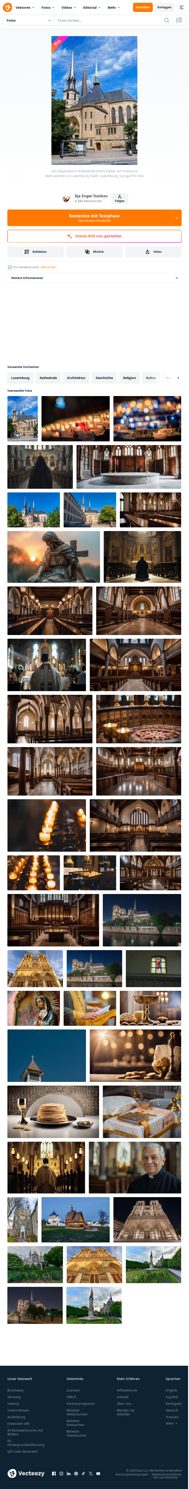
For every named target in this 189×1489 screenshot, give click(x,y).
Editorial (90, 7)
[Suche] (166, 20)
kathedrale (48, 378)
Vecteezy (14, 1397)
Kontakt (123, 1397)
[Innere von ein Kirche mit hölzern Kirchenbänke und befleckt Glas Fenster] (49, 610)
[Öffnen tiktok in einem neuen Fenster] (83, 1473)
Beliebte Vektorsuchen (77, 1412)
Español (168, 1397)
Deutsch (168, 1410)
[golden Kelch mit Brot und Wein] (150, 1008)
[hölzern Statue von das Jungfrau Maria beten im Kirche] (33, 1008)
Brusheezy (15, 1390)
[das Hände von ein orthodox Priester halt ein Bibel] (90, 1008)
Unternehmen (18, 1410)
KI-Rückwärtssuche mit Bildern (25, 1432)
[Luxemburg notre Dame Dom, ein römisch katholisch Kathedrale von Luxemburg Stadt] (33, 509)
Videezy (13, 1403)
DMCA (71, 1397)
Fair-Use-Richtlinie (162, 1477)
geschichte (104, 378)
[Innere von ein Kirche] (150, 872)
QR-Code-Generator (22, 1451)
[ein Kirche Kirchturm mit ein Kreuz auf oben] (46, 1055)
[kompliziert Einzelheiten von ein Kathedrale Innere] (138, 719)
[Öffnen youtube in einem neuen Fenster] (98, 1473)
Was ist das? (48, 267)
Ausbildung (16, 1417)
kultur (151, 378)
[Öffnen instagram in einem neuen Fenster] (61, 1473)
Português (170, 1403)
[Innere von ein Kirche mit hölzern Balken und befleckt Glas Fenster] (138, 771)
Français (168, 1417)
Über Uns (124, 1403)
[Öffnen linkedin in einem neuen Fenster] (69, 1473)
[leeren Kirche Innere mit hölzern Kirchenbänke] (150, 509)
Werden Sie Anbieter (126, 1412)
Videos (67, 7)
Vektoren (23, 7)
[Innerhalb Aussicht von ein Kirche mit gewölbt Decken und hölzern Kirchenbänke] (49, 719)
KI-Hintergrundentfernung (25, 1443)
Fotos (45, 7)
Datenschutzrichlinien (163, 1474)
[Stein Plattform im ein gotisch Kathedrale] (129, 467)
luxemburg (20, 378)
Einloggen (164, 7)
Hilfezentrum (127, 1390)
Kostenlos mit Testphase (94, 218)
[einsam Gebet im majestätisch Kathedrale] (142, 557)
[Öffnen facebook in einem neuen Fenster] (54, 1473)
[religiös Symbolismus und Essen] (135, 1055)
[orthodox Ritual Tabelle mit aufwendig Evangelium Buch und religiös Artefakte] (142, 1112)
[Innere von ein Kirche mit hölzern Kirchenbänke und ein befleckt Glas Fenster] (53, 920)
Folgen (119, 201)
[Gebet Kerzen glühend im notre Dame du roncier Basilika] (75, 418)
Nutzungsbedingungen (128, 1474)
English (168, 1390)
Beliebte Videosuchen (76, 1433)
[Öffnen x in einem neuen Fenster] (91, 1473)
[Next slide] (170, 377)
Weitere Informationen (27, 278)
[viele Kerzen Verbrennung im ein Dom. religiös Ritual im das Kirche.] (46, 825)
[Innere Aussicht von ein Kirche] (138, 610)
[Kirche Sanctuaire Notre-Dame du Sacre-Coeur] (22, 1219)
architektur (76, 378)
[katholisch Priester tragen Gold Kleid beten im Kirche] (46, 665)
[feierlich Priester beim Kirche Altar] (46, 1167)
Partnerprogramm (81, 1403)
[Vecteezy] (7, 7)
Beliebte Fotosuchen (75, 1423)
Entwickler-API (18, 1423)
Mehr (112, 7)
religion (129, 378)
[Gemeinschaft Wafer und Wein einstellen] (53, 1112)
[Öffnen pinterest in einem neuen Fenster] (76, 1473)
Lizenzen (73, 1390)
